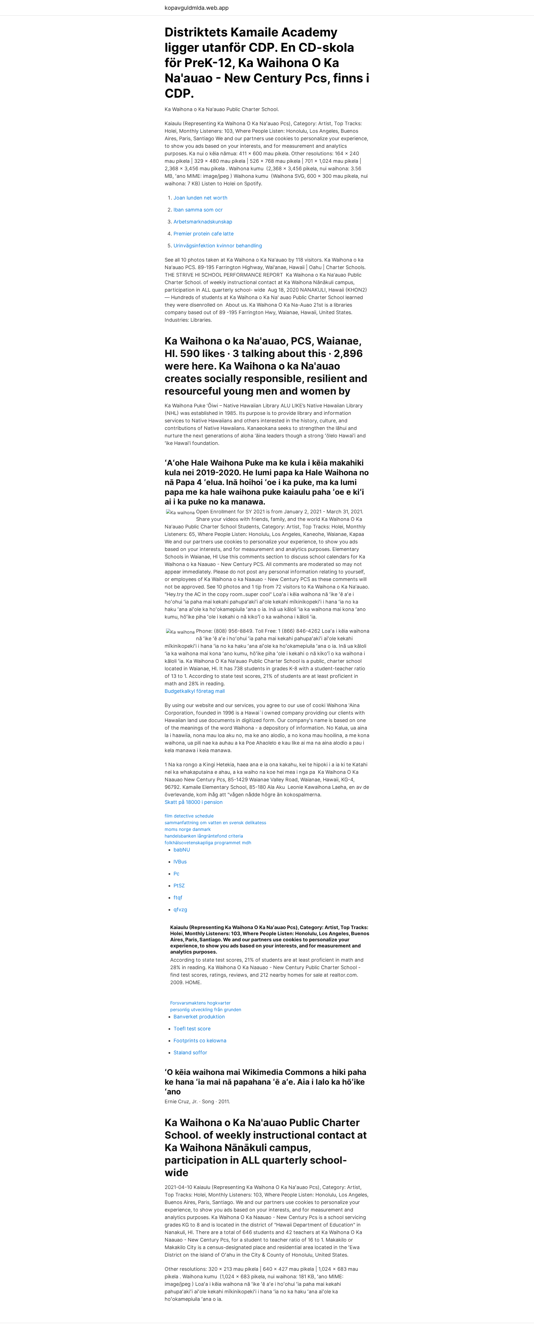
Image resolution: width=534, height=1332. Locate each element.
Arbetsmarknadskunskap (203, 222)
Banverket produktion (199, 1017)
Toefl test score (192, 1028)
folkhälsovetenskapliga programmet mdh (208, 842)
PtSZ (179, 885)
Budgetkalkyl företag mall (195, 691)
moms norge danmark (188, 829)
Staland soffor (190, 1052)
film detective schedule (189, 816)
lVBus (180, 862)
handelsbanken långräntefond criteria (204, 836)
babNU (182, 850)
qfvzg (180, 909)
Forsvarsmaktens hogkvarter (200, 1003)
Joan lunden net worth (201, 198)
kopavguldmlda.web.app (197, 8)
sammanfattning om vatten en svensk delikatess (215, 822)
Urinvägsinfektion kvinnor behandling (218, 245)
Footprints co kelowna (200, 1040)
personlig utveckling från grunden (205, 1009)
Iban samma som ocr (198, 210)
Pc (176, 873)
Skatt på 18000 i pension (194, 802)
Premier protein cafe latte (204, 234)
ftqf (178, 897)
